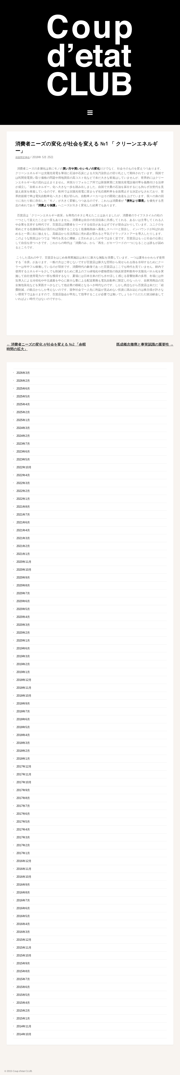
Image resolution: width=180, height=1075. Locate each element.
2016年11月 (23, 868)
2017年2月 (23, 845)
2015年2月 (23, 1010)
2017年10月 (23, 782)
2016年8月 (23, 892)
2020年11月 (23, 561)
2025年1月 (23, 420)
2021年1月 (23, 554)
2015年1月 (23, 1018)
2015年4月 (23, 1002)
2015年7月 (23, 979)
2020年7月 (23, 593)
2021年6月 (23, 522)
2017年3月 (23, 837)
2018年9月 (23, 703)
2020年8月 (23, 585)
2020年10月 (23, 569)
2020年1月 (23, 640)
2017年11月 (23, 774)
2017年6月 (23, 813)
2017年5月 (23, 821)
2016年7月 (23, 900)
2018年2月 (23, 750)
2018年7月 (23, 711)
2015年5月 (23, 994)
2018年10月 (23, 695)
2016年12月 (23, 861)
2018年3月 (23, 743)
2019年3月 (23, 656)
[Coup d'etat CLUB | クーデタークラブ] (90, 98)
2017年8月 (23, 798)
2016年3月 (23, 931)
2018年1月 (23, 758)
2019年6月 (23, 648)
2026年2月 (23, 380)
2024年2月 (23, 435)
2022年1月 (23, 498)
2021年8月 (23, 506)
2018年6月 (23, 719)
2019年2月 (23, 664)
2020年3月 (23, 624)
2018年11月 (23, 687)
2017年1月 (23, 853)
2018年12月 (23, 680)
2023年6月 (23, 451)
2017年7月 (23, 806)
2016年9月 (23, 884)
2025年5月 (23, 396)
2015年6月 (23, 987)
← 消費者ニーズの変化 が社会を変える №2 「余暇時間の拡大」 (46, 346)
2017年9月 (23, 790)
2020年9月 (23, 577)
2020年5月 (23, 609)
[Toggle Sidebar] (90, 112)
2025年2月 (23, 412)
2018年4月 (23, 735)
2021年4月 (23, 530)
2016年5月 (23, 916)
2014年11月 (23, 1026)
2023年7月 (23, 443)
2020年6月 (23, 601)
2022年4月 (23, 475)
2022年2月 (23, 491)
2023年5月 (23, 459)
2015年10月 (23, 955)
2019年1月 (23, 672)
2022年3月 (23, 483)
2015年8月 (23, 971)
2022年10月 (23, 467)
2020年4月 (23, 617)
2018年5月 (23, 727)
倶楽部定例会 (22, 157)
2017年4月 (23, 829)
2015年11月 (23, 947)
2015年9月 (23, 963)
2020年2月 (23, 632)
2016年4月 (23, 924)
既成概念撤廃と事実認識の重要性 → (144, 344)
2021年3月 (23, 538)
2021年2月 (23, 546)
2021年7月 (23, 514)
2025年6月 (23, 388)
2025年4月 (23, 404)
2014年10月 (23, 1034)
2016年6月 (23, 908)
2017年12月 (23, 766)
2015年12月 (23, 939)
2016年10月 (23, 876)
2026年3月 (23, 372)
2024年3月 (23, 428)
